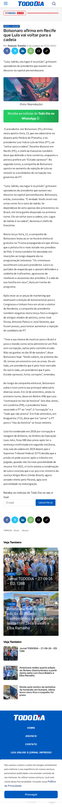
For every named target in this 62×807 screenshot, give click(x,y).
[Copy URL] (46, 51)
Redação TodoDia (17, 45)
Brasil (16, 530)
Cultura (11, 604)
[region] (31, 783)
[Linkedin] (22, 51)
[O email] (38, 51)
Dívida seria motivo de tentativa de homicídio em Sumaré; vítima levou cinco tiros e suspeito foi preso (37, 690)
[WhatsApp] (30, 51)
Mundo (25, 530)
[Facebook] (6, 51)
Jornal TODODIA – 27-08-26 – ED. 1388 (38, 649)
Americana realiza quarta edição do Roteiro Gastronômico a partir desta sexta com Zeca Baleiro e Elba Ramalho (38, 671)
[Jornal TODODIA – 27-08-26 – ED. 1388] (31, 569)
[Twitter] (14, 51)
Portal (11, 574)
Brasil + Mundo (11, 26)
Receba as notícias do (31, 116)
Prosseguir (31, 794)
